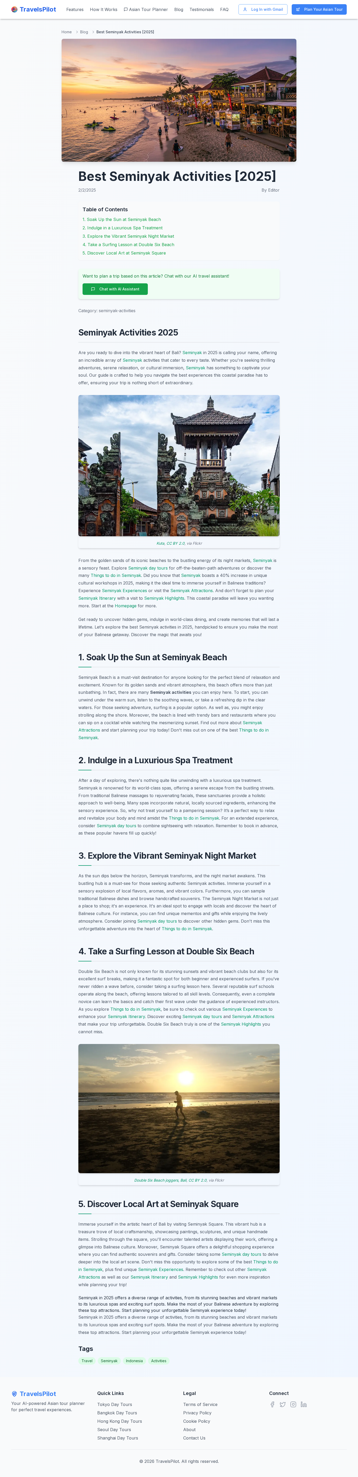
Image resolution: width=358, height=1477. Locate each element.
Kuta (160, 543)
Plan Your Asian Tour (323, 9)
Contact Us (194, 1438)
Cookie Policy (196, 1421)
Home (67, 32)
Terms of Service (200, 1404)
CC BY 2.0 (175, 543)
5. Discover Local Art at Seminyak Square (124, 253)
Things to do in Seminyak (116, 575)
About (189, 1429)
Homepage (126, 605)
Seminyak (192, 352)
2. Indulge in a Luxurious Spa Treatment (122, 227)
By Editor (271, 190)
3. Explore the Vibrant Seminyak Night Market (128, 236)
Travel (87, 1361)
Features (75, 9)
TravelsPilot (38, 1394)
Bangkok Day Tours (117, 1412)
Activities (158, 1361)
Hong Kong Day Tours (119, 1421)
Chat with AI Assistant (119, 289)
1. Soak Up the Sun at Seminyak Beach (122, 219)
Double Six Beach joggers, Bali (160, 1180)
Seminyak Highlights (164, 598)
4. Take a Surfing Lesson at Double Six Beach (128, 244)
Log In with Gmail (267, 9)
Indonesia (134, 1361)
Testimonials (201, 9)
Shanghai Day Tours (117, 1438)
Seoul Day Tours (114, 1429)
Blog (178, 9)
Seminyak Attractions (191, 590)
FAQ (224, 9)
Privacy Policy (197, 1412)
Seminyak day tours (148, 568)
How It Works (103, 9)
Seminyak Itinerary (97, 598)
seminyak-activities (117, 310)
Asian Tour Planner (148, 9)
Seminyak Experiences (124, 590)
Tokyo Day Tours (114, 1404)
